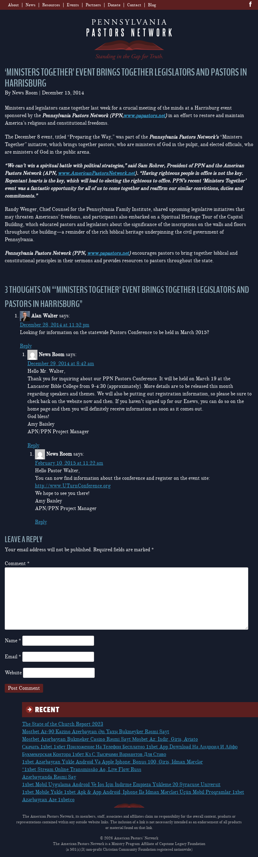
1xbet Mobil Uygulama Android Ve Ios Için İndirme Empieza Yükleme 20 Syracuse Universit (121, 784)
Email (13, 657)
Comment (17, 563)
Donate (114, 5)
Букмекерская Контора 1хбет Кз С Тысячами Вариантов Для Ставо (94, 754)
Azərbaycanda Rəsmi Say (49, 777)
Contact (134, 5)
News (30, 5)
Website (13, 673)
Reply (26, 346)
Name (13, 641)
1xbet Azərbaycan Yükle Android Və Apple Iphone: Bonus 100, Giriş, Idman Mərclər (112, 762)
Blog (152, 5)
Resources (51, 5)
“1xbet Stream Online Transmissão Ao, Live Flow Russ (81, 769)
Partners (93, 5)
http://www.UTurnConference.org (73, 486)
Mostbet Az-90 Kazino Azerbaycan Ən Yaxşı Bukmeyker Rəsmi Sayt (95, 732)
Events (73, 5)
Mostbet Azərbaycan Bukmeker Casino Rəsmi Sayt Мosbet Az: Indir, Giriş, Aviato (110, 739)
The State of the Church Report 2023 (62, 724)
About (13, 5)
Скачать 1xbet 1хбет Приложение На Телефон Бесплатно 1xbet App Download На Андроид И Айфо (130, 747)
